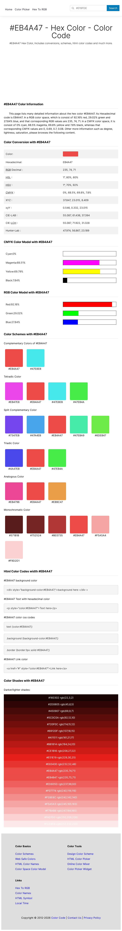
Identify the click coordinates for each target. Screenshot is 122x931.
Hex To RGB (39, 9)
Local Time (21, 903)
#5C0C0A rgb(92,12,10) (61, 717)
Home (8, 9)
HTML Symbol (23, 898)
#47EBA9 (78, 435)
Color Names (23, 893)
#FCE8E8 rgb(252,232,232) (61, 823)
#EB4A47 (14, 368)
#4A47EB (14, 468)
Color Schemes (24, 853)
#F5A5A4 (100, 535)
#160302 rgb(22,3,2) (61, 697)
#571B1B (14, 535)
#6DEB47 (100, 435)
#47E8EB (35, 368)
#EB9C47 (57, 502)
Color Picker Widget (79, 869)
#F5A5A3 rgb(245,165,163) (61, 804)
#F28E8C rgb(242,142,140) (61, 797)
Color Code (58, 917)
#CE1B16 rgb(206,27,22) (61, 750)
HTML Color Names (27, 864)
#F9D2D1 (14, 560)
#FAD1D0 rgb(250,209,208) (61, 817)
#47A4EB (35, 435)
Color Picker (22, 9)
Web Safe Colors (25, 858)
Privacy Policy (92, 917)
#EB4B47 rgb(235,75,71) (61, 777)
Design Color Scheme (80, 853)
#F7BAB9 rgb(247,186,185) (61, 810)
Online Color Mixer (78, 864)
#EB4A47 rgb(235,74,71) (61, 770)
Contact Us (74, 917)
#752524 (35, 535)
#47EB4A (78, 402)
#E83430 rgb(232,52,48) (61, 764)
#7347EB (14, 435)
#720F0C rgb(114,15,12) (61, 724)
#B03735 (57, 535)
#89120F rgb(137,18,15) (61, 730)
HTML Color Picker (78, 858)
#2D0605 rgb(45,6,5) (61, 704)
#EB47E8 (14, 402)
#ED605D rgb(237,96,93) (61, 784)
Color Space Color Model (30, 869)
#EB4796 (14, 502)
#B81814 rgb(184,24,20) (61, 744)
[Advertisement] (61, 74)
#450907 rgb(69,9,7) (61, 711)
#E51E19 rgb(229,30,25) (61, 757)
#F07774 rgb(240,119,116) (61, 790)
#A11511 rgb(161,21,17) (61, 737)
